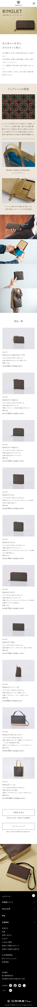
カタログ (5, 938)
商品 (3, 915)
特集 (3, 931)
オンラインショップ (10, 958)
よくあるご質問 (7, 942)
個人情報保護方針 (7, 975)
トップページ (6, 896)
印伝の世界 (6, 909)
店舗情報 (5, 922)
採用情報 (5, 962)
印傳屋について (7, 902)
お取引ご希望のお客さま (10, 949)
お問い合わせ (7, 935)
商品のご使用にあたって (10, 945)
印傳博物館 (8, 955)
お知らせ (5, 928)
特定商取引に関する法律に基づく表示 (13, 979)
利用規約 (5, 972)
